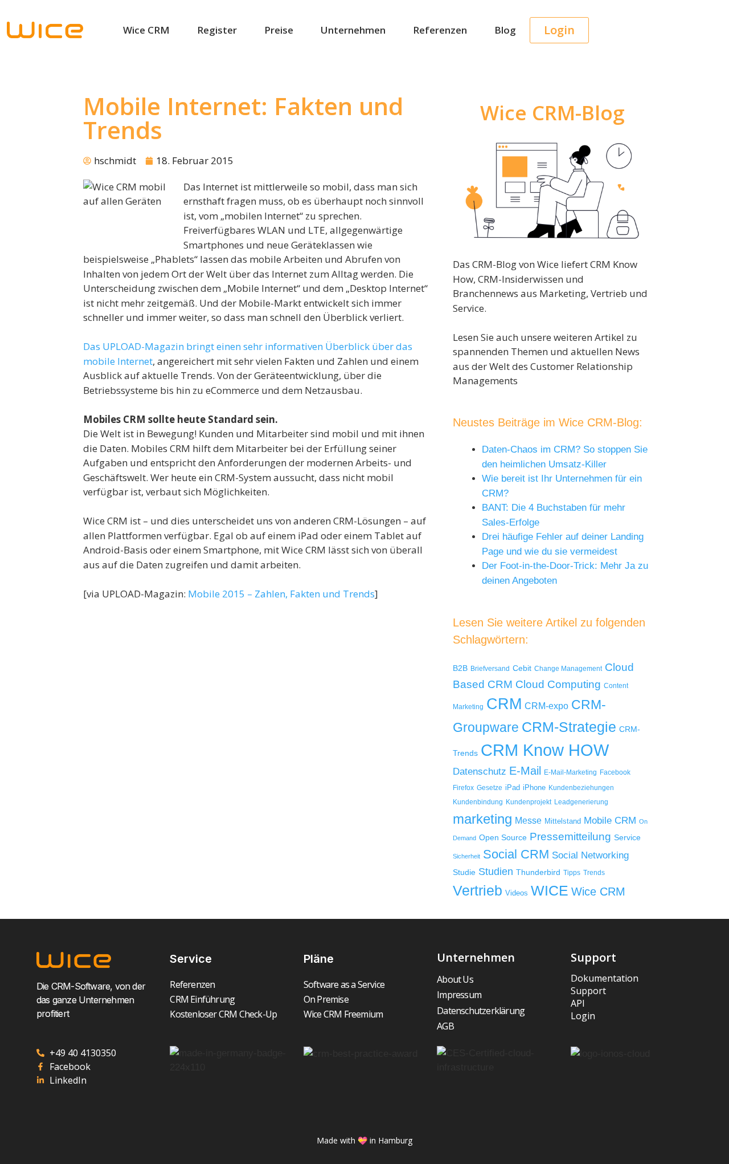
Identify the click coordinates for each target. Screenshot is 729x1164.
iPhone (534, 787)
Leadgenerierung (581, 802)
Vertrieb (477, 890)
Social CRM (516, 854)
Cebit (522, 668)
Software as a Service (344, 984)
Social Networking (590, 855)
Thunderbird (538, 872)
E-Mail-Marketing (570, 772)
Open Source (503, 837)
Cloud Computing (558, 684)
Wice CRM (146, 29)
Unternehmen (353, 29)
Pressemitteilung (570, 837)
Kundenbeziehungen (581, 787)
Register (217, 29)
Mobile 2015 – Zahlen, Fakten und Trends (281, 593)
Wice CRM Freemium (343, 1014)
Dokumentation (604, 978)
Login (583, 1016)
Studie (464, 872)
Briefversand (490, 668)
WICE (549, 890)
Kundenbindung (478, 801)
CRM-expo (546, 706)
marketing (482, 819)
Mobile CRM (610, 820)
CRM (504, 704)
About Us (455, 979)
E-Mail (525, 770)
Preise (278, 29)
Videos (516, 893)
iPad (512, 787)
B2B (460, 668)
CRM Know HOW (545, 749)
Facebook (615, 772)
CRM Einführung (202, 999)
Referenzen (440, 29)
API (578, 1003)
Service (627, 837)
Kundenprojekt (528, 801)
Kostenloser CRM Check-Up (223, 1014)
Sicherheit (466, 856)
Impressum (459, 994)
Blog (505, 29)
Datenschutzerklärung (481, 1010)
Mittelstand (562, 821)
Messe (528, 820)
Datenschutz (479, 771)
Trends (594, 873)
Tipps (571, 873)
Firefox (463, 788)
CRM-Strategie (569, 727)
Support (588, 990)
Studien (495, 871)
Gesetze (489, 787)
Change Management (568, 669)
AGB (445, 1026)
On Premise (326, 999)
